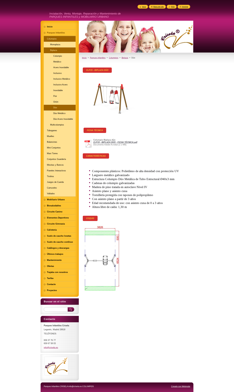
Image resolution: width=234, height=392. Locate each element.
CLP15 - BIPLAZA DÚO (97, 70)
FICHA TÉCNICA (95, 130)
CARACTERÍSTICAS (96, 156)
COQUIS (90, 218)
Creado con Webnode (180, 386)
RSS (173, 7)
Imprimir (185, 7)
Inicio (84, 58)
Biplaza (125, 58)
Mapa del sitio (158, 7)
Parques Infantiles (98, 58)
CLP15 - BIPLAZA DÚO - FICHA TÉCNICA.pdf (115, 142)
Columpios (113, 58)
